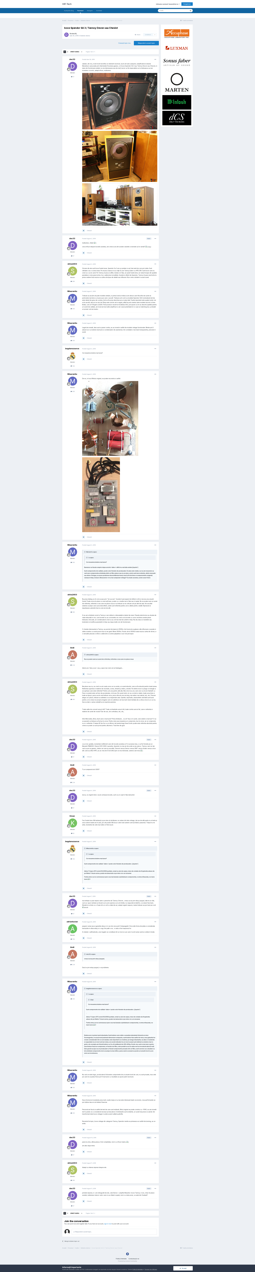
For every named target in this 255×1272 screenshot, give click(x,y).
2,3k (73, 665)
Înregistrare (187, 4)
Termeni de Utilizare (151, 1269)
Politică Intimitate (121, 1259)
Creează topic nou (124, 43)
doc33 (74, 33)
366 (73, 281)
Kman (72, 816)
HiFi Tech (67, 4)
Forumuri (80, 10)
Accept (183, 1268)
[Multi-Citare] (83, 230)
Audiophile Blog (69, 10)
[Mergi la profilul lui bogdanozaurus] (72, 355)
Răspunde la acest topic (146, 43)
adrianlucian (72, 922)
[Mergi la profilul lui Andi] (72, 654)
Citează (89, 230)
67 (73, 76)
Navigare (90, 10)
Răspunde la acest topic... (83, 1232)
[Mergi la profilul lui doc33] (66, 35)
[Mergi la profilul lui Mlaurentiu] (72, 298)
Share (138, 34)
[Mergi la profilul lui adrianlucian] (72, 928)
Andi (72, 648)
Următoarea (74, 51)
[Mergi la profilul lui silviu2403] (72, 271)
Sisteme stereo (85, 36)
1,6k (73, 366)
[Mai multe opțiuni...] (155, 59)
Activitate (99, 10)
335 (73, 308)
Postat (88, 59)
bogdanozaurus (72, 348)
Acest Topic (182, 10)
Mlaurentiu (72, 291)
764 (73, 939)
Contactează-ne (133, 1259)
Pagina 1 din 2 (90, 51)
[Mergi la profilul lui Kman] (72, 823)
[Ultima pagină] (81, 51)
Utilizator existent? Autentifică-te (167, 4)
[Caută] (190, 10)
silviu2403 (72, 264)
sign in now (107, 1224)
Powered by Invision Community (127, 1261)
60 (73, 833)
